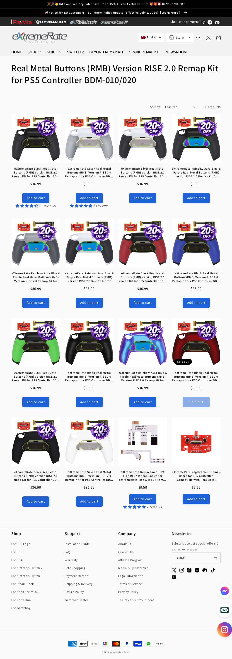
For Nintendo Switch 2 (27, 568)
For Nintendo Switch (25, 576)
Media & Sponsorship (133, 568)
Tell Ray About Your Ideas (136, 600)
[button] (151, 37)
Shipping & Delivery (78, 584)
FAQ (67, 552)
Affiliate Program (130, 560)
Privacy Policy (128, 592)
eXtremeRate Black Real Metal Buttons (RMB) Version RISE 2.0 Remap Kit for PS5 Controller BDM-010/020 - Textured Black (89, 377)
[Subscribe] (215, 557)
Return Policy (74, 592)
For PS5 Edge (20, 544)
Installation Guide (77, 544)
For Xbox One (21, 600)
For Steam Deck (22, 584)
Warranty (71, 560)
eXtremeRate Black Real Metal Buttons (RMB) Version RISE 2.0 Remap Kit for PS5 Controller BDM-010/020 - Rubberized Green (36, 377)
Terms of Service (130, 584)
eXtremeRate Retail (120, 652)
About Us (124, 544)
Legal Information (130, 576)
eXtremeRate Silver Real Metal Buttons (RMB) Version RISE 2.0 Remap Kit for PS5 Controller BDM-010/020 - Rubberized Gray (89, 172)
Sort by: (155, 107)
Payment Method (76, 576)
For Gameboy (21, 608)
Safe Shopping (75, 568)
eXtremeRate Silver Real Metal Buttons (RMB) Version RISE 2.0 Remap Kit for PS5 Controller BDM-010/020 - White (89, 476)
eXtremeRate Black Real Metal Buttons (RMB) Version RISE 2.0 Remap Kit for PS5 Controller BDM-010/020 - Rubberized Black (36, 172)
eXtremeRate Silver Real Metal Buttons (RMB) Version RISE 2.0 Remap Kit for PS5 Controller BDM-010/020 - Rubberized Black (142, 172)
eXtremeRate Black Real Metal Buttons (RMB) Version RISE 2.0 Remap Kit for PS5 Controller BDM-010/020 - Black (36, 476)
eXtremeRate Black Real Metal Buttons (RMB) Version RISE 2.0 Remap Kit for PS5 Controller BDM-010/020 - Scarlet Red (196, 377)
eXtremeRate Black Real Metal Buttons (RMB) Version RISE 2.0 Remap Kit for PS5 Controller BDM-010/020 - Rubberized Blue (196, 277)
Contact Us (126, 552)
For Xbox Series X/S (25, 592)
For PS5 (16, 552)
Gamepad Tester (76, 600)
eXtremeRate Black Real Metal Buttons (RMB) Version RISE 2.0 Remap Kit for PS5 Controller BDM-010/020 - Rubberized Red (142, 277)
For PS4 (16, 560)
